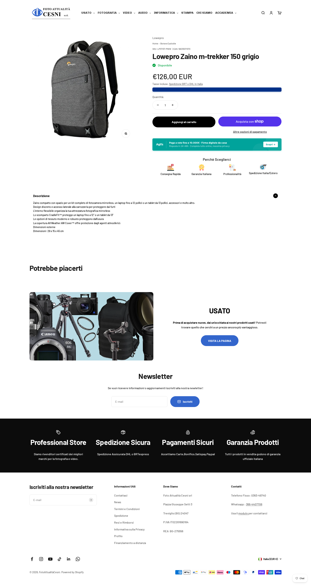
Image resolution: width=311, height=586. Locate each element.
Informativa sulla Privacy (129, 529)
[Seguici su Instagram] (41, 559)
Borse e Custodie (168, 43)
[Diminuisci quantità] (158, 105)
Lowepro (158, 38)
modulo (243, 513)
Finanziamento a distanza (130, 543)
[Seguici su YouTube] (50, 559)
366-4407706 (254, 504)
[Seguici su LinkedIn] (68, 559)
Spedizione (121, 515)
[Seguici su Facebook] (32, 559)
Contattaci (120, 495)
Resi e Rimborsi (124, 522)
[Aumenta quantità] (172, 105)
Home (155, 43)
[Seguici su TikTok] (59, 559)
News (117, 502)
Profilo (118, 536)
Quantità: (158, 97)
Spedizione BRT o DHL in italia (186, 84)
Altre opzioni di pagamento (250, 131)
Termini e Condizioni (127, 509)
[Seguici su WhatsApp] (77, 559)
